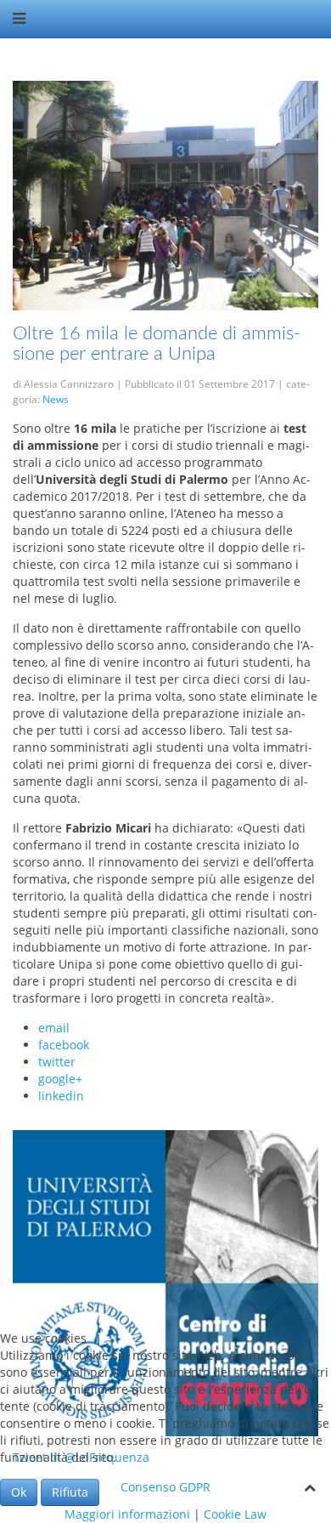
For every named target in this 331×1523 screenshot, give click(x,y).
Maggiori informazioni (127, 1514)
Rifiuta (70, 1492)
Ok (18, 1492)
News (55, 399)
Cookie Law (235, 1514)
